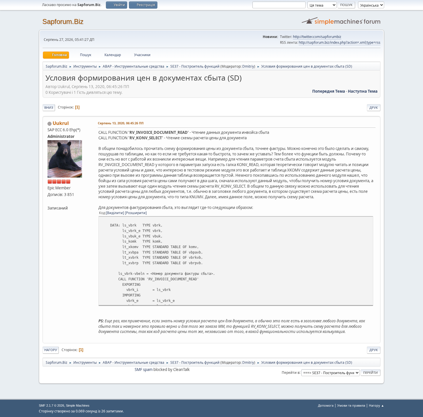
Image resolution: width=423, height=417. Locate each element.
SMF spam (144, 369)
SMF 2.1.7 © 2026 (51, 405)
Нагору (50, 350)
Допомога (326, 405)
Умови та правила (351, 405)
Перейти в (291, 372)
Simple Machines (77, 405)
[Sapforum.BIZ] (49, 201)
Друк (373, 107)
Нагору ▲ (376, 405)
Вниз (48, 107)
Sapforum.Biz (62, 21)
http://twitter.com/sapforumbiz (317, 36)
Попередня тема (328, 91)
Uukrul (61, 123)
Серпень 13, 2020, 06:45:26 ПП (121, 123)
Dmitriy (248, 66)
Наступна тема (363, 91)
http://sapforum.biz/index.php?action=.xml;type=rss (339, 42)
